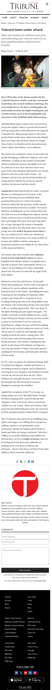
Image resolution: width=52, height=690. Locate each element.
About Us (31, 618)
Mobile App (31, 658)
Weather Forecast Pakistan (14, 625)
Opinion (7, 608)
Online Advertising (34, 622)
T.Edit (30, 600)
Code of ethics (33, 654)
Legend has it (7, 191)
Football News (10, 647)
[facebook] (18, 462)
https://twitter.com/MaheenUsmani (35, 514)
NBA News (8, 654)
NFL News (8, 658)
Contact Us (31, 633)
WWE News (9, 661)
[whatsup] (25, 462)
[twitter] (21, 462)
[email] (33, 462)
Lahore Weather (10, 633)
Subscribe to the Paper (36, 629)
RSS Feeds (32, 625)
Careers (30, 636)
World (45, 18)
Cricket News (9, 643)
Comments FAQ (39, 581)
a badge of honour (30, 439)
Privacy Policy (33, 647)
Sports (30, 604)
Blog (29, 608)
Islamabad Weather (11, 636)
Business (35, 18)
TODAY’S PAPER (13, 12)
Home (4, 18)
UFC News (8, 650)
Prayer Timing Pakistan (13, 618)
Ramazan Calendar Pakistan (15, 622)
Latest (13, 18)
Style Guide (32, 643)
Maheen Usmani (7, 51)
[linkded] (29, 462)
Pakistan (23, 18)
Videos (30, 611)
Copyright (31, 650)
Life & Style (32, 597)
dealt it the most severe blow (30, 231)
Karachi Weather (10, 629)
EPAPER (40, 12)
